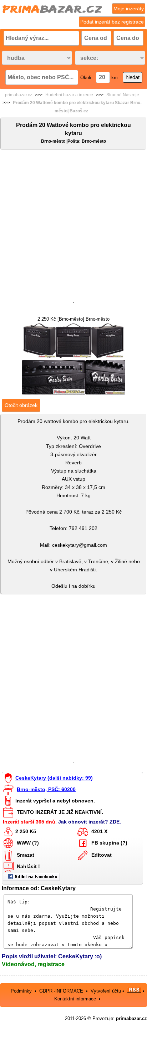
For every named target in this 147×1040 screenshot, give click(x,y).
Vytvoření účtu (106, 991)
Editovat (101, 855)
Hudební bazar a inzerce (69, 94)
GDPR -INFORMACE (62, 991)
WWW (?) (28, 843)
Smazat (25, 855)
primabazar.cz (18, 94)
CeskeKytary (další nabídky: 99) (54, 778)
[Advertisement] (73, 226)
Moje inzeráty (128, 8)
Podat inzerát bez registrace (112, 22)
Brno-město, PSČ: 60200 (46, 789)
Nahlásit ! (28, 866)
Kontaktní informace (75, 998)
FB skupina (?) (109, 843)
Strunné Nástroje (122, 94)
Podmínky (21, 991)
